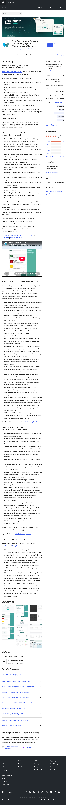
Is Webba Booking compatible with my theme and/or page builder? (13, 714)
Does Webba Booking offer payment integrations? (18, 687)
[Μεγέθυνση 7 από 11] (40, 607)
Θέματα (20, 764)
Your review (49, 156)
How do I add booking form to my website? (16, 681)
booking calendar (59, 113)
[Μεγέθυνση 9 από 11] (40, 625)
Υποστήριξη (60, 55)
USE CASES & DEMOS (27, 235)
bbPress (4, 781)
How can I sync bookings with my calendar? (16, 692)
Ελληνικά (9, 792)
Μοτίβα (20, 770)
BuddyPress (5, 785)
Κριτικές (19, 55)
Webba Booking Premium (30, 422)
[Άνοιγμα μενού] (63, 2)
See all (62, 156)
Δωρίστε (52, 767)
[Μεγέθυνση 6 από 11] (26, 641)
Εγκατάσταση (30, 55)
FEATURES (5, 238)
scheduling (61, 120)
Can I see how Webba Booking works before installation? (11, 675)
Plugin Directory (6, 7)
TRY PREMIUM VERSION (10, 235)
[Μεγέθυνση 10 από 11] (40, 633)
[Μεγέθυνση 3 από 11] (12, 629)
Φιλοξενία (5, 767)
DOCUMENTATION (16, 238)
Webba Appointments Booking (12, 72)
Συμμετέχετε (54, 761)
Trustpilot (15, 546)
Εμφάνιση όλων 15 (59, 102)
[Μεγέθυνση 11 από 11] (40, 642)
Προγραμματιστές (39, 767)
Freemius (28, 747)
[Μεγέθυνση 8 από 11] (40, 616)
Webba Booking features (23, 534)
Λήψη (50, 45)
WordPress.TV (38, 770)
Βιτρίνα (20, 761)
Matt (3, 778)
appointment (60, 106)
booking (61, 109)
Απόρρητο (5, 770)
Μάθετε (36, 761)
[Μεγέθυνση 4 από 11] (26, 607)
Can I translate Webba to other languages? (15, 697)
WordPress (5, 546)
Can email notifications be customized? (14, 708)
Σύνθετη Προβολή (51, 125)
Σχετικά (4, 761)
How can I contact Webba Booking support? (16, 720)
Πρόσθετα (21, 767)
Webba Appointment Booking (24, 49)
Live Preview (59, 45)
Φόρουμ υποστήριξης (52, 172)
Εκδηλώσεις (54, 764)
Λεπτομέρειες (8, 55)
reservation (61, 116)
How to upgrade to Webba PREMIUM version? (17, 703)
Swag (52, 770)
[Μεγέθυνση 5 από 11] (26, 621)
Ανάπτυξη (42, 55)
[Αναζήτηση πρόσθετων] (20, 13)
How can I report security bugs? (12, 725)
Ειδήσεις (4, 764)
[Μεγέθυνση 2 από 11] (12, 615)
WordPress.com (7, 775)
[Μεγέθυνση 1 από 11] (12, 607)
